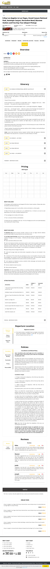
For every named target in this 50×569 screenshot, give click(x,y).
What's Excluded (9, 230)
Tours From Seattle (8, 544)
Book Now (24, 44)
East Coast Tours (30, 548)
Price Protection (39, 563)
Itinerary (14, 40)
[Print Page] (16, 53)
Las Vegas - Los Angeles (13, 153)
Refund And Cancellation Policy (28, 563)
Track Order (10, 7)
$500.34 (42, 507)
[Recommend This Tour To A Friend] (19, 53)
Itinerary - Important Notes (11, 160)
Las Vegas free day (12, 143)
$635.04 (42, 519)
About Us (5, 563)
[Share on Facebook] (8, 53)
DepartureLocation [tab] (8, 331)
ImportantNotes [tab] (8, 341)
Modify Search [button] (25, 11)
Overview (7, 40)
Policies (36, 40)
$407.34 (42, 531)
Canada (28, 543)
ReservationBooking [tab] (8, 355)
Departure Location (28, 40)
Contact (45, 563)
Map (25, 35)
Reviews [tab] (8, 443)
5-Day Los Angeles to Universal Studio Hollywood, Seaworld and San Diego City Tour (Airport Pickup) (23, 528)
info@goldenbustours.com (33, 557)
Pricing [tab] (8, 363)
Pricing (20, 40)
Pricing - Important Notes (10, 320)
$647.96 (42, 525)
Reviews (42, 40)
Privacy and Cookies (16, 563)
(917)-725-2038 (4, 7)
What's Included (9, 202)
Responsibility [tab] (8, 367)
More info (25, 567)
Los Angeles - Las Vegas (13, 138)
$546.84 (42, 513)
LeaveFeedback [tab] (8, 448)
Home (4, 15)
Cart (14, 7)
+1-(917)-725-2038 (31, 555)
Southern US (29, 544)
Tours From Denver (8, 546)
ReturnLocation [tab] (8, 336)
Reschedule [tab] (8, 360)
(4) (10, 28)
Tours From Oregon (8, 543)
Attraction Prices (9, 280)
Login (17, 7)
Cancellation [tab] (8, 351)
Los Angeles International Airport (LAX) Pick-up (19, 89)
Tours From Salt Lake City (9, 548)
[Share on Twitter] (11, 53)
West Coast (29, 546)
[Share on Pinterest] (14, 53)
